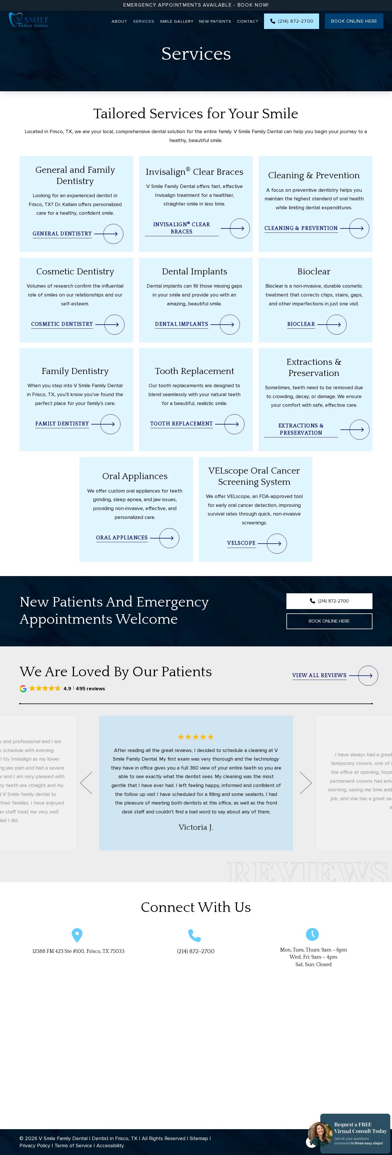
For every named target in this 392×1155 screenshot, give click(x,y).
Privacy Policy (35, 1145)
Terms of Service (73, 1145)
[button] (63, 688)
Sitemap (199, 1138)
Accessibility (110, 1145)
